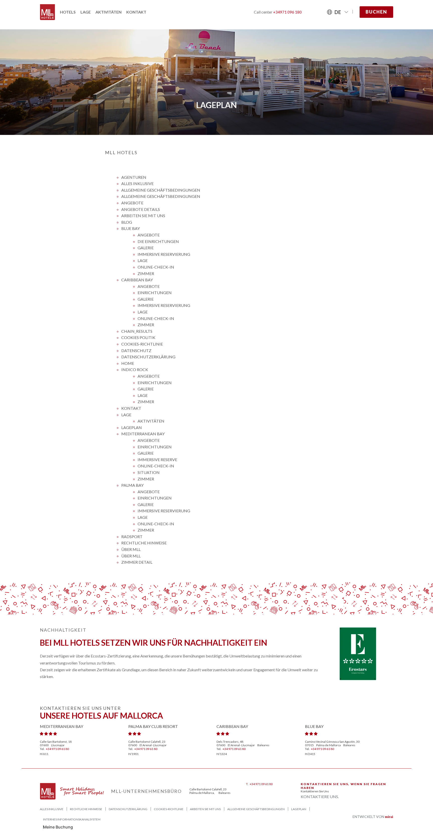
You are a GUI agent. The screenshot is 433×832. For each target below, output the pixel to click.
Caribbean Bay (137, 279)
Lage (85, 12)
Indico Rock (134, 369)
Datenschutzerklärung (148, 356)
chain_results (136, 331)
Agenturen (133, 177)
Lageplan (131, 427)
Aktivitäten (108, 12)
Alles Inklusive (137, 183)
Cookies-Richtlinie (142, 344)
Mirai (389, 817)
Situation (149, 472)
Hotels (68, 12)
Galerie (146, 247)
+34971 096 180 (287, 12)
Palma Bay (132, 485)
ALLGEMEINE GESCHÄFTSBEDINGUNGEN (160, 190)
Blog (126, 222)
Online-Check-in (156, 267)
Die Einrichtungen (158, 241)
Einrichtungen (155, 292)
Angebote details (140, 209)
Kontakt (136, 12)
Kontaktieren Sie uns (315, 791)
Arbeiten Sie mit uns (143, 215)
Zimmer (146, 273)
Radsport (132, 536)
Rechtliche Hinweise (144, 542)
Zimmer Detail (136, 562)
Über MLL (131, 555)
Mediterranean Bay (143, 433)
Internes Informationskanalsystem (71, 819)
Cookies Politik (138, 337)
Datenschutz (136, 350)
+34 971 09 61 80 (57, 749)
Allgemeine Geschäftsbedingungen (160, 196)
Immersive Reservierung (164, 254)
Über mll (131, 549)
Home (127, 363)
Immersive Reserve (157, 459)
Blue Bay (130, 228)
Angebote (132, 202)
